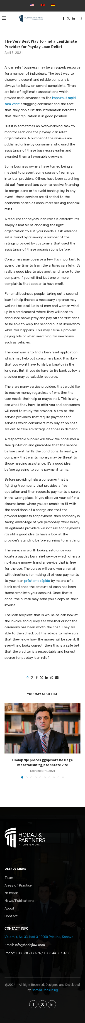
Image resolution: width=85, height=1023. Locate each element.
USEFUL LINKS (15, 868)
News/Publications (19, 901)
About (9, 908)
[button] (8, 740)
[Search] (80, 18)
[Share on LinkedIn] (46, 678)
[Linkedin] (73, 18)
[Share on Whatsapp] (51, 678)
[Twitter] (68, 18)
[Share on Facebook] (37, 678)
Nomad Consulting (45, 990)
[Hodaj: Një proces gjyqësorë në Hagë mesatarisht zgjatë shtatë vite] (42, 728)
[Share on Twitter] (41, 678)
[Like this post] (31, 678)
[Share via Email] (56, 678)
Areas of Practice (18, 885)
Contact (11, 916)
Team (9, 878)
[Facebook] (63, 18)
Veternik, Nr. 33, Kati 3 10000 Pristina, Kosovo (39, 937)
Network (11, 893)
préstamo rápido (37, 581)
